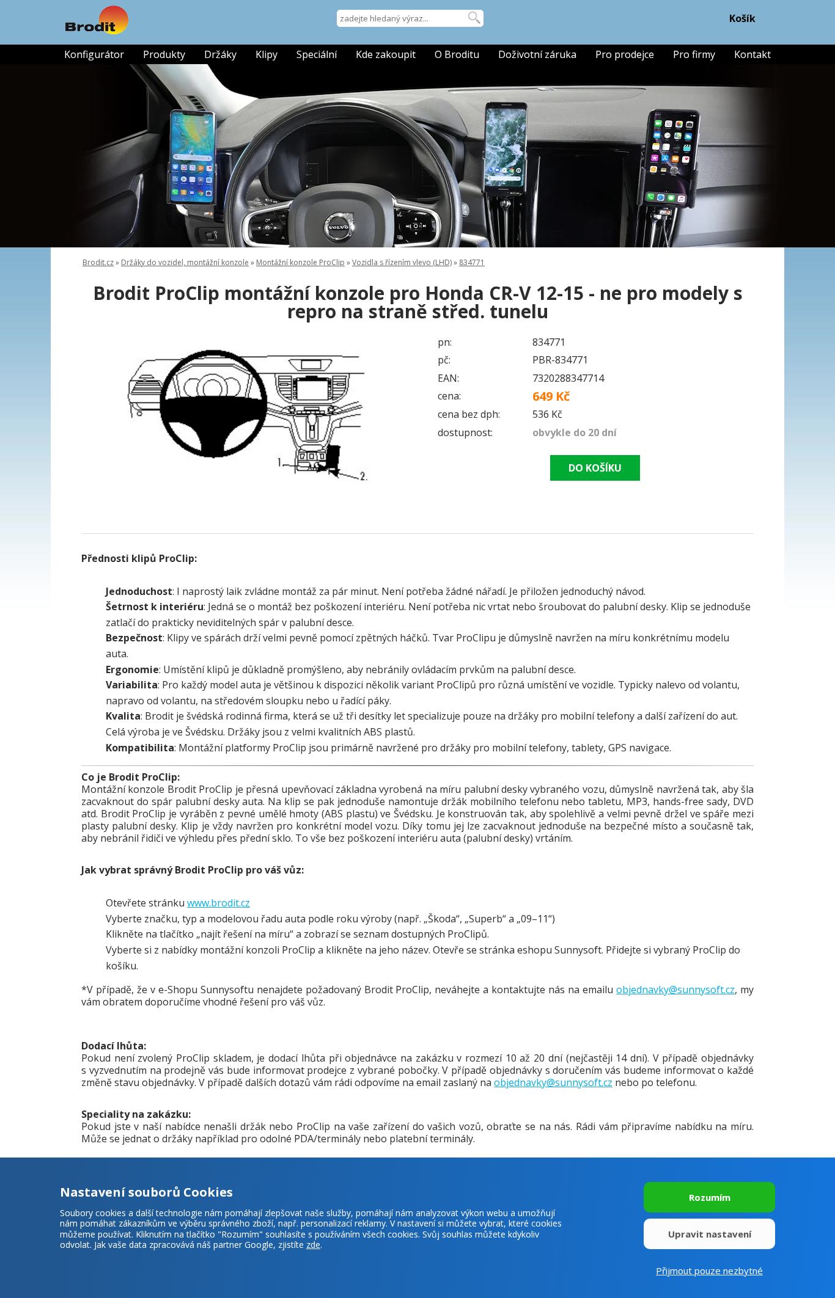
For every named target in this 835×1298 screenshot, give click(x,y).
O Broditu (457, 54)
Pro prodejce (624, 54)
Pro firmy (694, 54)
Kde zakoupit (386, 54)
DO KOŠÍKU (595, 468)
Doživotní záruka (537, 54)
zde (313, 1244)
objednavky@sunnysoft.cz (675, 989)
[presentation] (106, 418)
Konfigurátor (94, 54)
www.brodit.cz (218, 903)
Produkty (164, 54)
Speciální (316, 54)
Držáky (220, 54)
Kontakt (752, 54)
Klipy (267, 54)
